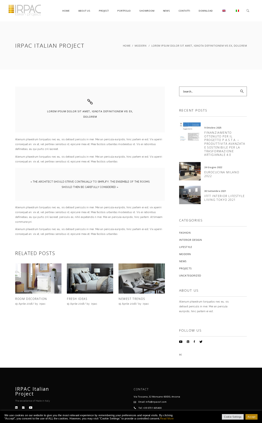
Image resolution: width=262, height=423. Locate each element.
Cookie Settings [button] (233, 417)
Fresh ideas (77, 299)
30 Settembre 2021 (215, 191)
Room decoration (31, 299)
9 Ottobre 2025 (213, 127)
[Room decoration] (38, 278)
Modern (140, 45)
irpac (42, 303)
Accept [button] (251, 417)
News (183, 261)
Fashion (185, 232)
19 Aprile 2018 (24, 303)
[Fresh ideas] (90, 278)
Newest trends (132, 299)
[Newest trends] (142, 278)
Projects (185, 268)
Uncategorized (190, 275)
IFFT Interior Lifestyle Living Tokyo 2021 (224, 198)
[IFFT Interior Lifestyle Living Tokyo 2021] (190, 195)
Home (127, 45)
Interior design (190, 239)
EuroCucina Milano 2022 (221, 174)
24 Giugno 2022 (213, 167)
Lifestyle (185, 247)
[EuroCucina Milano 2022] (190, 171)
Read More (167, 418)
